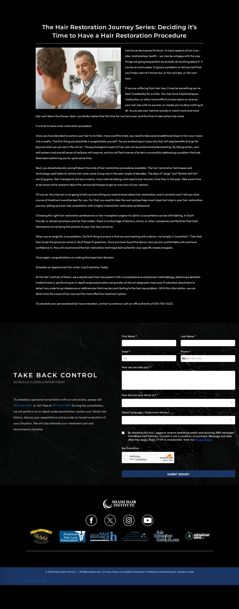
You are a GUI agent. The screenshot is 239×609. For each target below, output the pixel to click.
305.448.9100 (22, 405)
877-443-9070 (62, 405)
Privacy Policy (110, 571)
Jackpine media (185, 571)
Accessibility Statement (133, 571)
